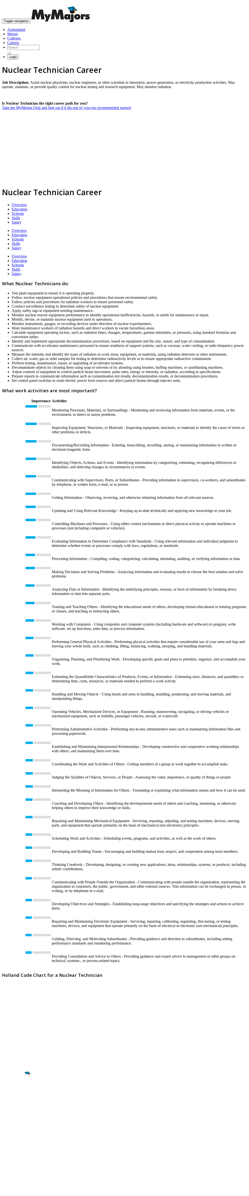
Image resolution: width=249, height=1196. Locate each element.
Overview (19, 205)
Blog (5, 1161)
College (15, 1101)
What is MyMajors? (17, 1139)
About (8, 1129)
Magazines (10, 1152)
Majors (12, 34)
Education (19, 209)
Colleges (14, 38)
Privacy (20, 1190)
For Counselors (14, 1144)
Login (13, 57)
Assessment (16, 29)
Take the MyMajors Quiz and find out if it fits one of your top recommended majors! (66, 108)
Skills (16, 218)
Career (14, 1111)
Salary (16, 222)
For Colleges (12, 1148)
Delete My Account (17, 1157)
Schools (18, 213)
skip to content (237, 4)
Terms (6, 1190)
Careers (13, 43)
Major (13, 1090)
